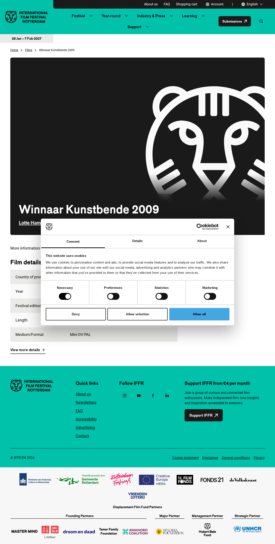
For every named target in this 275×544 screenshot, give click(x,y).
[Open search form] (261, 21)
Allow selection (137, 314)
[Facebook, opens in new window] (153, 395)
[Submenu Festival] (91, 16)
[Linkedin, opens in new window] (167, 395)
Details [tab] (137, 241)
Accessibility (86, 419)
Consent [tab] (73, 241)
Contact (82, 436)
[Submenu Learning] (203, 16)
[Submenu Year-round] (126, 16)
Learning (189, 16)
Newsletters (86, 402)
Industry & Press (151, 16)
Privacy (259, 458)
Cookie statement (185, 458)
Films (28, 50)
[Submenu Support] (147, 27)
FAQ (167, 4)
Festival (78, 16)
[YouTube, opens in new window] (138, 395)
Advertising (85, 427)
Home (14, 50)
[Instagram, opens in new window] (124, 395)
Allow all (199, 314)
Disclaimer (210, 458)
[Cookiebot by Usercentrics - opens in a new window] (199, 227)
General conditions (236, 458)
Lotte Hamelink (35, 223)
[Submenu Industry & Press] (171, 16)
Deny (75, 314)
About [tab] (202, 241)
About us (151, 4)
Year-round (111, 16)
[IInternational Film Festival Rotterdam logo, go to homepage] (26, 17)
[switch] (113, 296)
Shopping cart (186, 4)
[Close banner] (227, 226)
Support (134, 26)
